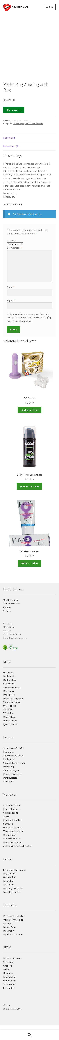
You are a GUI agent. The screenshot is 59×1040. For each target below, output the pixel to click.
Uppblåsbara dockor (13, 919)
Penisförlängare (11, 770)
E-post (11, 300)
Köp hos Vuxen (13, 110)
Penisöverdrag (10, 777)
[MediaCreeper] (29, 1005)
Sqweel (6, 816)
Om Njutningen (10, 599)
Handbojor (8, 973)
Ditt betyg (12, 240)
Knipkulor (8, 880)
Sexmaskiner (9, 984)
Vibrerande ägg (10, 812)
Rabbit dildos (9, 679)
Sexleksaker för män (34, 123)
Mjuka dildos (9, 716)
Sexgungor (8, 962)
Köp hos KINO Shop (29, 486)
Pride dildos (9, 694)
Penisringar (18, 123)
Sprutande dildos (11, 702)
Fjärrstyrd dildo (10, 724)
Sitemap (7, 611)
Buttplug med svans (13, 888)
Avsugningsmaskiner (13, 755)
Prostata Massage (12, 774)
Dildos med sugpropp (13, 698)
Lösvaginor (8, 751)
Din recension (14, 247)
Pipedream (8, 930)
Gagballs (7, 965)
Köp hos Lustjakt (29, 563)
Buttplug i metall (11, 892)
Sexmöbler (8, 987)
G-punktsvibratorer (12, 827)
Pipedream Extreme (13, 934)
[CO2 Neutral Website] (29, 647)
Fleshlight (8, 781)
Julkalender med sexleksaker (17, 845)
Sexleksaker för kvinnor (14, 869)
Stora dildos (9, 683)
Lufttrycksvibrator (12, 842)
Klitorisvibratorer (12, 805)
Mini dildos (8, 691)
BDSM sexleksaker (12, 958)
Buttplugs (8, 884)
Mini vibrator (9, 834)
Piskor (6, 969)
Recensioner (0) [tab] (11, 146)
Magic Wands (9, 873)
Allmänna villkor (11, 603)
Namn (10, 287)
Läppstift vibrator (12, 838)
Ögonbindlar (9, 980)
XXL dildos (8, 713)
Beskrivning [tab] (9, 137)
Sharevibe (8, 823)
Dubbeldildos (9, 676)
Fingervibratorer (11, 809)
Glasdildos (8, 672)
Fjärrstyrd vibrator (12, 820)
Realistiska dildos (11, 687)
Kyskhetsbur (9, 976)
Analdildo (8, 709)
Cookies (7, 607)
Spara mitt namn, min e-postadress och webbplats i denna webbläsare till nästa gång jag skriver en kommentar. (29, 317)
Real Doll (7, 923)
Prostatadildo (10, 720)
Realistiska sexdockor (13, 916)
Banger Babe (9, 927)
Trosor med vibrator (13, 831)
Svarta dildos (9, 705)
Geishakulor (9, 877)
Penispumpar (9, 766)
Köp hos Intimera (29, 410)
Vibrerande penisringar (14, 762)
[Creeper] (29, 1006)
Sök (29, 1035)
